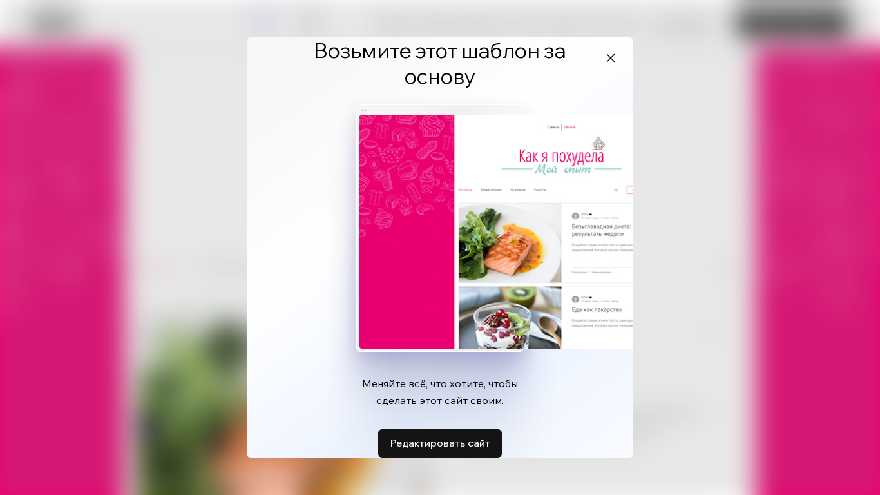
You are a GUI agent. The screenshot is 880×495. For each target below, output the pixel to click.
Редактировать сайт (440, 442)
